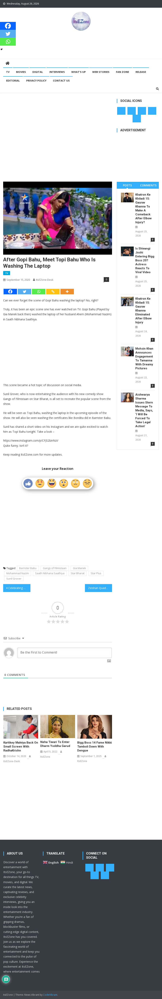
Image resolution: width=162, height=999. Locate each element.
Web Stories (100, 72)
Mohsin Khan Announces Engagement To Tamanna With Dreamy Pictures (144, 358)
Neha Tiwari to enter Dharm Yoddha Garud (55, 744)
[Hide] (1, 49)
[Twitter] (24, 291)
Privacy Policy (36, 80)
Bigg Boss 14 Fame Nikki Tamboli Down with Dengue (94, 746)
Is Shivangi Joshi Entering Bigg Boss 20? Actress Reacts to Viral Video (144, 260)
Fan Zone (122, 72)
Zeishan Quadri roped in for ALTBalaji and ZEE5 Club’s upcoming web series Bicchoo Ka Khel (100, 588)
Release (141, 72)
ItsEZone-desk (44, 279)
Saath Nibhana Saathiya (49, 573)
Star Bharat (77, 573)
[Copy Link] (53, 291)
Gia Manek (79, 568)
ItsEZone (45, 756)
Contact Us (61, 80)
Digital (37, 72)
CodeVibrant (50, 994)
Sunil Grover (13, 578)
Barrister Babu (28, 568)
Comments (148, 185)
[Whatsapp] (38, 291)
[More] (67, 291)
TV (7, 72)
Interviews (57, 72)
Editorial (13, 80)
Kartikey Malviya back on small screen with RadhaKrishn (20, 746)
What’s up (78, 72)
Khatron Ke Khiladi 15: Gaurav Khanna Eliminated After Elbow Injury (143, 310)
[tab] (127, 185)
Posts (127, 185)
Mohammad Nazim (17, 573)
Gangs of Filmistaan (55, 568)
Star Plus (96, 573)
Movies (21, 72)
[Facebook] (10, 291)
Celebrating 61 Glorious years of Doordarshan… (19, 588)
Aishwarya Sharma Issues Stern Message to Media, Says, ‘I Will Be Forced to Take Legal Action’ (144, 410)
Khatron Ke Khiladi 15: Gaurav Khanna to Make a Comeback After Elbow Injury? (143, 208)
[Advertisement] (81, 44)
